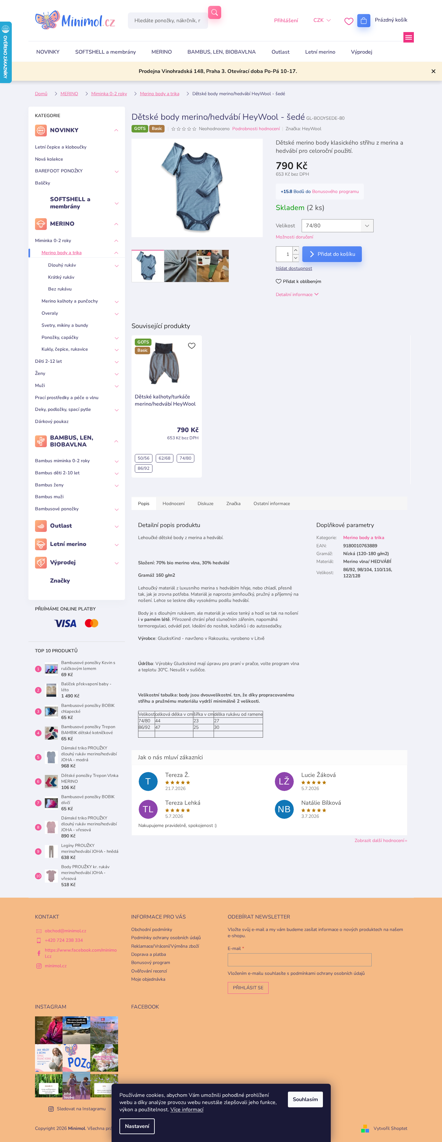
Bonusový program (150, 962)
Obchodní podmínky (151, 929)
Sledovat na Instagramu (81, 1109)
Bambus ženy (49, 485)
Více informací (186, 1109)
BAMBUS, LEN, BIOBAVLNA (71, 441)
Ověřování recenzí (149, 971)
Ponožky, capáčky (60, 337)
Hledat (214, 12)
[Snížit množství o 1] (295, 258)
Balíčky (42, 183)
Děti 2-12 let (48, 361)
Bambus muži (49, 497)
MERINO (62, 224)
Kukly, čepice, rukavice (65, 349)
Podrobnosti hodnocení (256, 129)
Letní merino (68, 544)
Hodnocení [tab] (174, 504)
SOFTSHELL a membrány (70, 202)
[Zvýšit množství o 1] (295, 250)
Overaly (50, 313)
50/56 (144, 458)
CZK (318, 20)
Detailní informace (294, 294)
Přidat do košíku (336, 254)
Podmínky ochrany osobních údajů (166, 938)
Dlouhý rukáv (62, 265)
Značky (60, 581)
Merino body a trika (62, 253)
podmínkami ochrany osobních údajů (328, 973)
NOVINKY (64, 130)
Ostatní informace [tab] (272, 504)
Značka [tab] (233, 504)
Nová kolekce (49, 159)
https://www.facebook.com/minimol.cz (81, 953)
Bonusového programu (335, 191)
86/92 (144, 468)
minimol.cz (56, 966)
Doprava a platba (148, 954)
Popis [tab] (144, 504)
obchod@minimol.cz (65, 931)
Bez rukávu (60, 289)
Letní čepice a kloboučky (60, 147)
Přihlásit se (248, 988)
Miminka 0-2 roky (53, 240)
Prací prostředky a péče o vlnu (66, 398)
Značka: (303, 129)
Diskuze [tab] (205, 504)
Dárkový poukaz (52, 421)
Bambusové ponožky (57, 509)
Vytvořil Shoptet (390, 1128)
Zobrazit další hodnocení (379, 840)
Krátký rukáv (61, 277)
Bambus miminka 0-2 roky (62, 461)
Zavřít (309, 313)
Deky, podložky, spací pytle (63, 409)
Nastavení (137, 1126)
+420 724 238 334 (64, 940)
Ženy (40, 373)
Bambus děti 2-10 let (57, 473)
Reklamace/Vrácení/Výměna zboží (165, 946)
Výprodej (63, 562)
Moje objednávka (148, 979)
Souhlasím (305, 1099)
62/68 (164, 458)
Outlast (61, 526)
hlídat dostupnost (294, 268)
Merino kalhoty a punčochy (70, 301)
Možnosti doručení (294, 237)
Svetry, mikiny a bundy (65, 325)
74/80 (185, 458)
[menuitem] (47, 52)
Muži (40, 385)
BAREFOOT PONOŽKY (58, 171)
